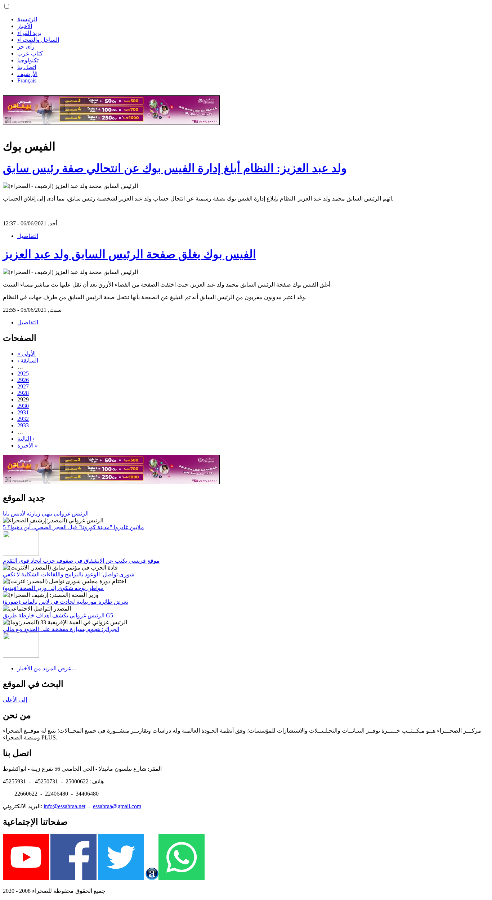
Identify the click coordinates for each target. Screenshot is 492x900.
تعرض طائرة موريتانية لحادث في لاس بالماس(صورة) (65, 602)
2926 (23, 380)
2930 (23, 406)
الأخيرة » (27, 445)
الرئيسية (27, 19)
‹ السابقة (27, 360)
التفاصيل (27, 236)
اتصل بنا (26, 67)
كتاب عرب (30, 53)
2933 (23, 425)
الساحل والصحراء (38, 40)
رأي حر (26, 47)
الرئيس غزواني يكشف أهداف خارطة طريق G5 (58, 615)
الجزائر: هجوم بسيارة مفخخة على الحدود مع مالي (61, 629)
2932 (23, 419)
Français (26, 80)
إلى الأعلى (15, 700)
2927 (23, 386)
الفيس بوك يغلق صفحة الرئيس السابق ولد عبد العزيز (129, 254)
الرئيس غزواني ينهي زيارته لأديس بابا (46, 513)
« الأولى (26, 354)
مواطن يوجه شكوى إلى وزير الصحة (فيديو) (53, 588)
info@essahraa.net (64, 806)
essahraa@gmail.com (117, 806)
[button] (6, 6)
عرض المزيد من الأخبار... (46, 668)
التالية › (25, 439)
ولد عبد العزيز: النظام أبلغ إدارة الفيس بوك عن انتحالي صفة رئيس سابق (174, 168)
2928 (23, 393)
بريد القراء (29, 33)
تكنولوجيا (28, 60)
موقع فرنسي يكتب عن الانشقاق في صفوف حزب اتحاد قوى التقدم (81, 561)
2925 (23, 373)
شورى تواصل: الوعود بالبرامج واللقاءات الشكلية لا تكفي (68, 574)
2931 (23, 412)
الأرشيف (27, 74)
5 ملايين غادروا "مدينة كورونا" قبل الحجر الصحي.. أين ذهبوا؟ (73, 527)
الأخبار (24, 26)
